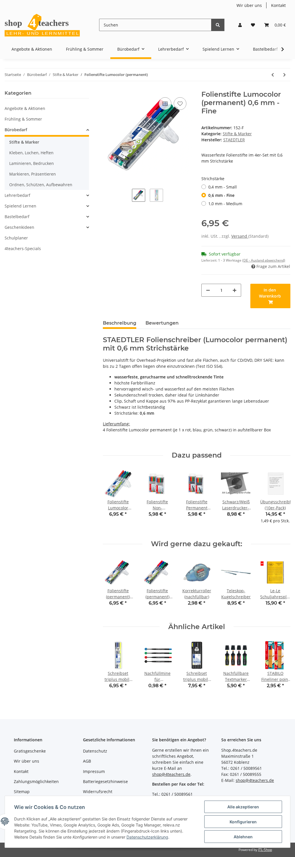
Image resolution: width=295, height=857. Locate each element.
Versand (239, 236)
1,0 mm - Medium (225, 203)
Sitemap (22, 791)
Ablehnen (243, 836)
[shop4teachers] (43, 25)
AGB (87, 761)
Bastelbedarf (17, 216)
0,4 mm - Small (222, 187)
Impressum (94, 771)
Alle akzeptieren (243, 806)
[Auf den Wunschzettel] (180, 103)
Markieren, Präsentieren (32, 174)
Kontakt (278, 5)
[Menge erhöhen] (234, 290)
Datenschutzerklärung (147, 837)
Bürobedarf (16, 129)
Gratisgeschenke (30, 751)
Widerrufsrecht (97, 791)
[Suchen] (217, 25)
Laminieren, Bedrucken (31, 163)
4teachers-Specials (23, 248)
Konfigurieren (243, 821)
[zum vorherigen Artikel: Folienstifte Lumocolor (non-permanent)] (273, 74)
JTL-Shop (265, 849)
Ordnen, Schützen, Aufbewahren (40, 184)
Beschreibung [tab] (119, 323)
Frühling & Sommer (23, 119)
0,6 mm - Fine (221, 195)
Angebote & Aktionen (25, 108)
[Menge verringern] (208, 290)
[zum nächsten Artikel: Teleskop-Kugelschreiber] (284, 74)
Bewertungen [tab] (162, 323)
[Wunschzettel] (253, 25)
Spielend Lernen (20, 206)
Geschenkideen (19, 227)
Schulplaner (16, 238)
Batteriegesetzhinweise (105, 781)
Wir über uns (249, 5)
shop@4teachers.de (171, 774)
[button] (240, 25)
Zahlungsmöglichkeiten (36, 781)
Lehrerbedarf (17, 195)
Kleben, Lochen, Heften (31, 152)
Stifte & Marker (237, 133)
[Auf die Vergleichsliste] (165, 103)
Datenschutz (95, 751)
